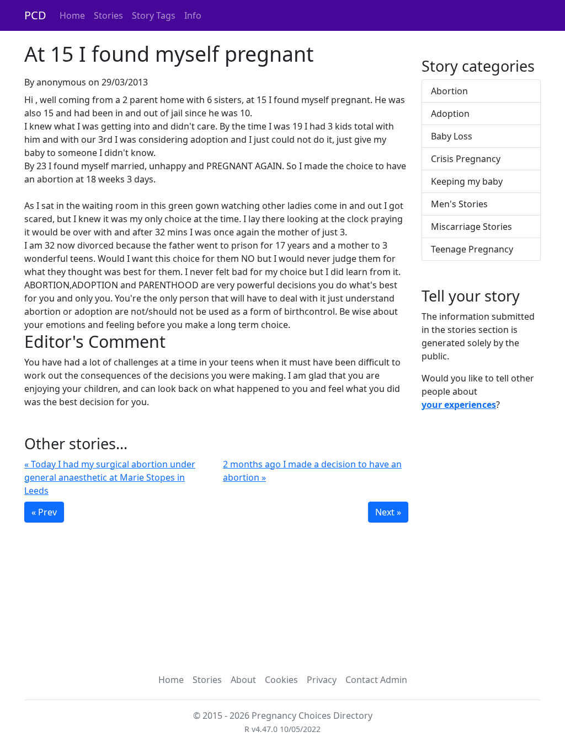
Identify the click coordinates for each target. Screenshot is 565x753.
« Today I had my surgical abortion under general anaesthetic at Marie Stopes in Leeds (109, 477)
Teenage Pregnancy (472, 249)
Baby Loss (451, 136)
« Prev (44, 512)
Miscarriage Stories (471, 226)
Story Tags (153, 15)
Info (192, 15)
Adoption (450, 113)
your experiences (459, 405)
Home (72, 15)
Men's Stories (459, 204)
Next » (388, 512)
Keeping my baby (467, 181)
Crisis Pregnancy (465, 159)
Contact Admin (376, 680)
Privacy (322, 680)
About (243, 680)
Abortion (449, 91)
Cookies (281, 680)
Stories (108, 15)
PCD (35, 15)
